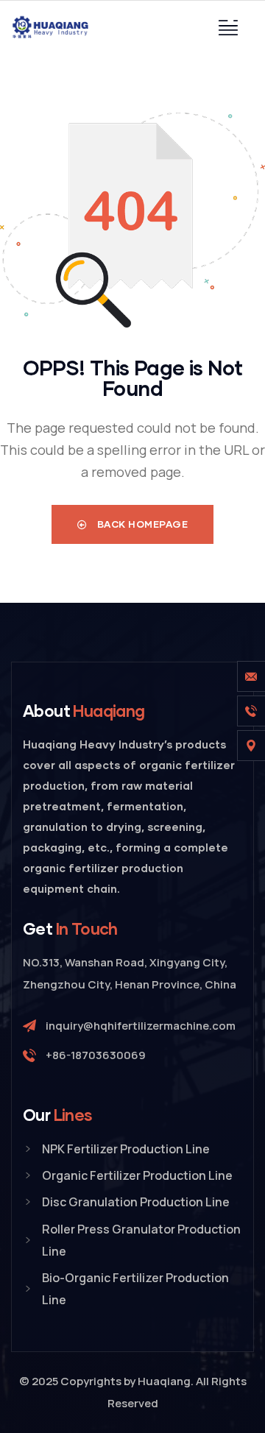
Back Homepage (141, 524)
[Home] (51, 27)
